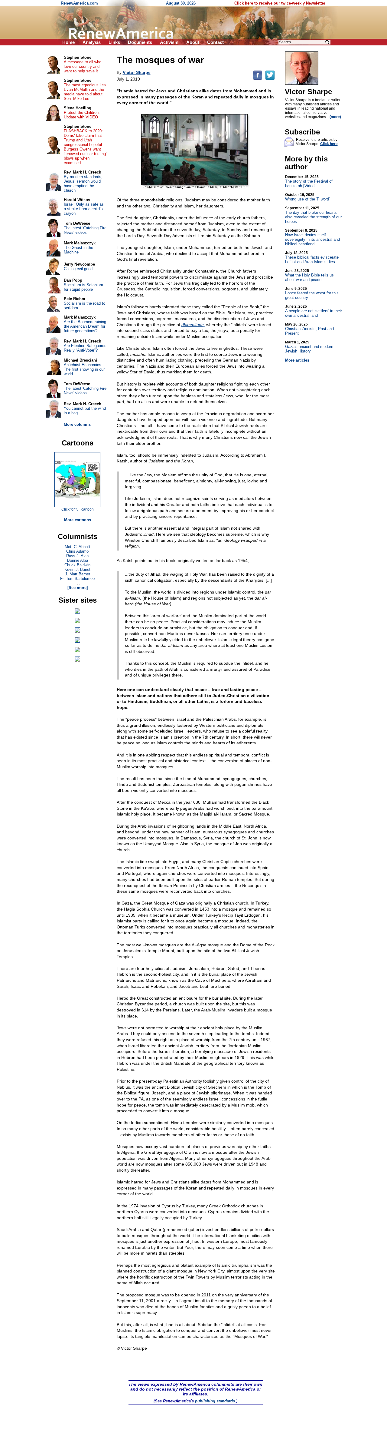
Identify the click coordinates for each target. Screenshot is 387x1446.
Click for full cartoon (77, 509)
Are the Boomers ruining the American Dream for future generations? (85, 326)
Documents (140, 42)
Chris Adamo (77, 551)
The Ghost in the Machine (78, 249)
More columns (77, 424)
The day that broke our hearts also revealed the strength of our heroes (313, 215)
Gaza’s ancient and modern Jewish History (309, 346)
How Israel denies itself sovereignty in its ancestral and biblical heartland (312, 237)
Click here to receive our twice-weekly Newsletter (279, 3)
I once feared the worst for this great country (312, 293)
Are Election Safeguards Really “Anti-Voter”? (85, 347)
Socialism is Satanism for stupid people (83, 287)
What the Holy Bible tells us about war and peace (309, 275)
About (192, 42)
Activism (169, 42)
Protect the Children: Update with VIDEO (82, 114)
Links (114, 42)
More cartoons (77, 520)
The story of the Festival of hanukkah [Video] (309, 181)
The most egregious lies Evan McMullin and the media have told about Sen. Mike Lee (85, 92)
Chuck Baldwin (77, 565)
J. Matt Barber (77, 574)
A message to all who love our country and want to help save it (82, 66)
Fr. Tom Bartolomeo (77, 578)
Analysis (92, 42)
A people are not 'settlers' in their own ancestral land (313, 311)
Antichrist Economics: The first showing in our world (84, 369)
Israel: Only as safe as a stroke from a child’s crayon (84, 209)
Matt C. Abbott (77, 546)
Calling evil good (78, 268)
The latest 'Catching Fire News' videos (85, 230)
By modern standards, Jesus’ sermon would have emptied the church (83, 183)
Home (68, 42)
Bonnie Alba (77, 560)
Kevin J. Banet (77, 569)
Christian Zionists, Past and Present (309, 329)
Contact (215, 42)
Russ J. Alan (77, 556)
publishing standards (215, 1401)
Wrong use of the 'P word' (307, 197)
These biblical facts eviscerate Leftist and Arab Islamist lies (312, 257)
